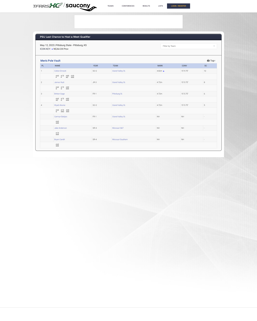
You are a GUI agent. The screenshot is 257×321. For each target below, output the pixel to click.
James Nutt (59, 82)
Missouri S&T (118, 128)
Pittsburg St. (117, 94)
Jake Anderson (60, 128)
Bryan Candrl (59, 139)
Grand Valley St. (119, 71)
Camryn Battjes (60, 116)
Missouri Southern (120, 139)
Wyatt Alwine (59, 105)
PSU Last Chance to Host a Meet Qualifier (65, 37)
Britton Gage (59, 94)
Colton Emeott (60, 71)
